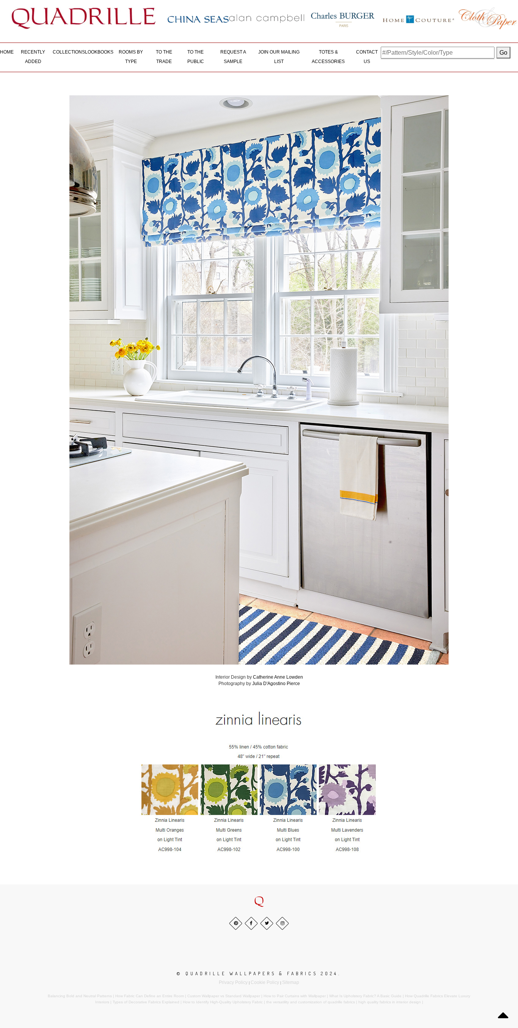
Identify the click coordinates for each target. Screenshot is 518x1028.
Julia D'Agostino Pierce (276, 683)
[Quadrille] (84, 18)
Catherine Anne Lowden (278, 677)
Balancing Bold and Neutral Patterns (80, 996)
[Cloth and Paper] (487, 18)
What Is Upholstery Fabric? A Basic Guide (365, 996)
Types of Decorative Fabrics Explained (146, 1002)
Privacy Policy (233, 982)
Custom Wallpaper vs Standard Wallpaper (223, 996)
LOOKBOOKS (99, 52)
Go (503, 52)
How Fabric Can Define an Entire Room (149, 996)
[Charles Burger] (343, 18)
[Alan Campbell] (267, 18)
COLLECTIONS (69, 52)
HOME (7, 52)
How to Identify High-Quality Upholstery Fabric (223, 1002)
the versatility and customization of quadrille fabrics (310, 1002)
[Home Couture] (419, 18)
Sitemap (290, 982)
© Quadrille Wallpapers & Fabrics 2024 (257, 973)
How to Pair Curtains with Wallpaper (295, 996)
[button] (259, 901)
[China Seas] (198, 19)
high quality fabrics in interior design (389, 1002)
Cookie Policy (265, 982)
